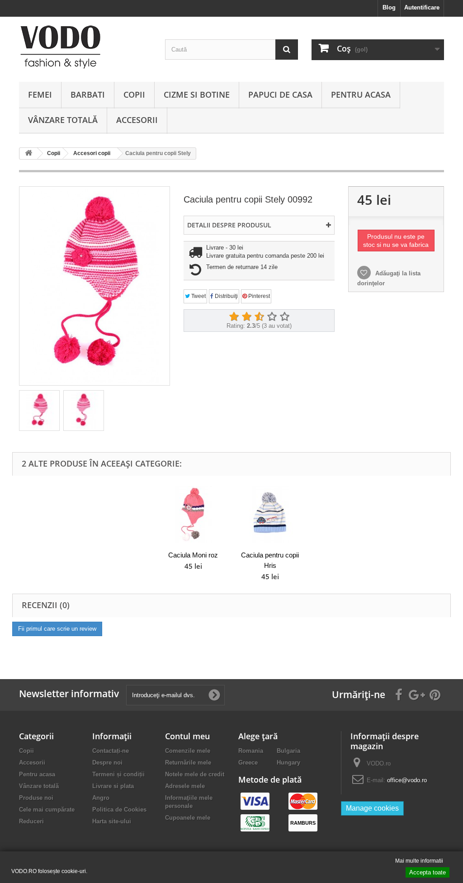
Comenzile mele (187, 750)
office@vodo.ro (407, 780)
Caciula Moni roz (193, 555)
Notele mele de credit (194, 774)
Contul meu (187, 736)
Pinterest (258, 296)
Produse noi (36, 797)
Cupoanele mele (187, 817)
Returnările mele (188, 762)
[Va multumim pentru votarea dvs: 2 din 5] (246, 317)
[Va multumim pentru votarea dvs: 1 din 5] (234, 317)
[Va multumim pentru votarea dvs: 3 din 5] (259, 317)
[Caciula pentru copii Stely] (39, 410)
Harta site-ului (111, 821)
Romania (250, 750)
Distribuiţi (225, 296)
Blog (389, 7)
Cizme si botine (197, 94)
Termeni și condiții (118, 774)
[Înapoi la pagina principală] (28, 153)
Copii (134, 94)
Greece (248, 762)
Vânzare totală (63, 119)
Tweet (198, 296)
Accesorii (137, 119)
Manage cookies (372, 808)
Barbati (88, 94)
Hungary (288, 762)
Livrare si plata (113, 786)
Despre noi (107, 762)
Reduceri (31, 821)
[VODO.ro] (85, 47)
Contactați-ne (110, 750)
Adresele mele (185, 786)
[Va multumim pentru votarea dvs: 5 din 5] (284, 317)
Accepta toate (427, 872)
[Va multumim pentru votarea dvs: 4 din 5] (272, 317)
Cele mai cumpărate (47, 809)
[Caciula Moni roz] (193, 514)
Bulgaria (288, 750)
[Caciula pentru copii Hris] (270, 514)
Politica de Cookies (119, 809)
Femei (40, 94)
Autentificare (421, 7)
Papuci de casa (280, 94)
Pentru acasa (361, 94)
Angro (100, 797)
